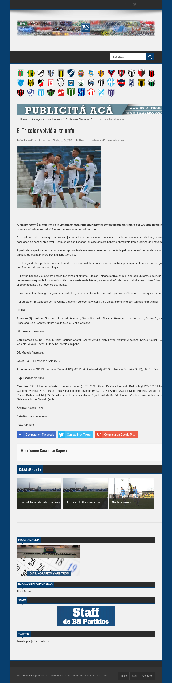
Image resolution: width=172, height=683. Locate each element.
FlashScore (24, 591)
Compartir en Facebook (40, 434)
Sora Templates (26, 675)
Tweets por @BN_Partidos (33, 641)
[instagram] (143, 4)
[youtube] (151, 4)
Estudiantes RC (97, 140)
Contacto (147, 675)
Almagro (83, 140)
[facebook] (126, 4)
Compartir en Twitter (79, 434)
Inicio (124, 675)
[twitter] (134, 4)
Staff (134, 675)
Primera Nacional (115, 140)
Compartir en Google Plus (120, 434)
